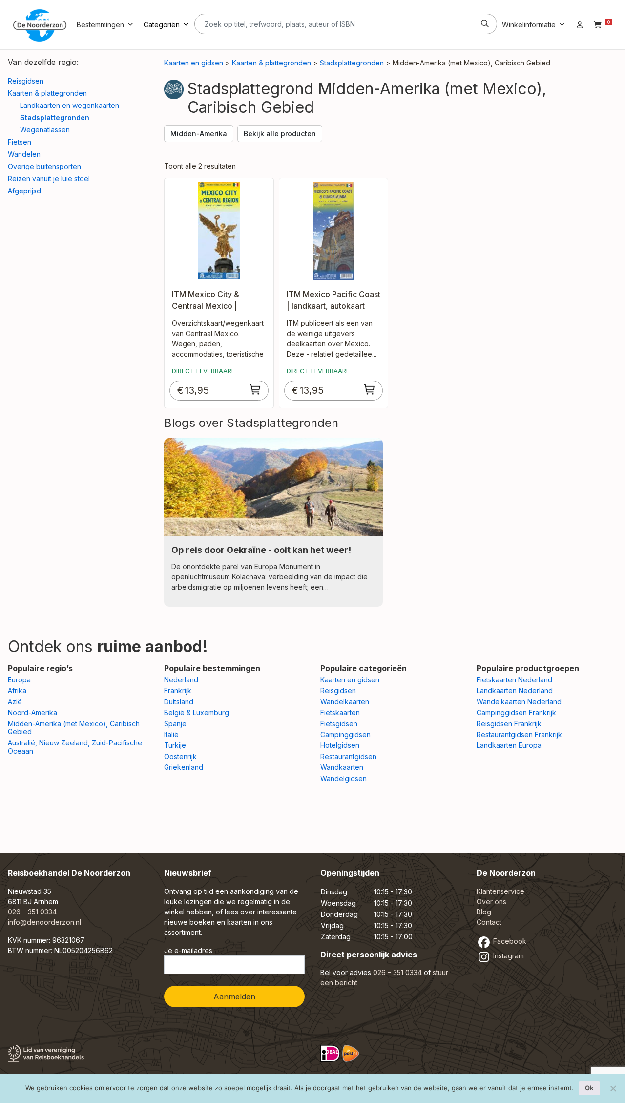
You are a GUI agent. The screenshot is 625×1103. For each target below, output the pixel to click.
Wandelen (24, 154)
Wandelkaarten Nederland (519, 702)
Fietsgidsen (338, 724)
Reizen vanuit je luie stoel (49, 178)
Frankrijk (177, 690)
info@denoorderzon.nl (44, 922)
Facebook (508, 941)
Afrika (17, 690)
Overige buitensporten (44, 166)
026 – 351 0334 (32, 912)
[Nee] (613, 1088)
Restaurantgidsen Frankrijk (519, 734)
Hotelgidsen (339, 745)
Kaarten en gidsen (193, 63)
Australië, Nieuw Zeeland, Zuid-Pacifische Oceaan (75, 747)
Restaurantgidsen (348, 756)
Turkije (175, 745)
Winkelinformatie (529, 25)
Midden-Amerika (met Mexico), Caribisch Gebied (74, 728)
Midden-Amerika (198, 133)
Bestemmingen (100, 25)
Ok (589, 1088)
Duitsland (178, 702)
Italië (171, 734)
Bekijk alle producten (280, 133)
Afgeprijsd (24, 191)
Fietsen (19, 142)
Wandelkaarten (344, 702)
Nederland (181, 680)
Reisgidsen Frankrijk (509, 724)
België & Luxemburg (196, 712)
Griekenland (183, 767)
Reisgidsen (25, 81)
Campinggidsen (345, 734)
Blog (484, 912)
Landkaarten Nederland (515, 690)
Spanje (175, 724)
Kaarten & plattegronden (47, 93)
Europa (19, 680)
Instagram (507, 956)
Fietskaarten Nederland (514, 680)
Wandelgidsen (343, 778)
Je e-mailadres (188, 950)
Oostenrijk (180, 756)
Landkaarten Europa (509, 745)
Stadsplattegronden (54, 117)
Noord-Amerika (32, 712)
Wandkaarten (341, 767)
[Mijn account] (579, 24)
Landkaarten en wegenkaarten (69, 105)
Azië (15, 702)
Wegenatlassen (45, 130)
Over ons (491, 901)
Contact (489, 922)
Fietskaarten (340, 712)
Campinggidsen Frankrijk (516, 712)
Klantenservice (500, 891)
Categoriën (162, 25)
